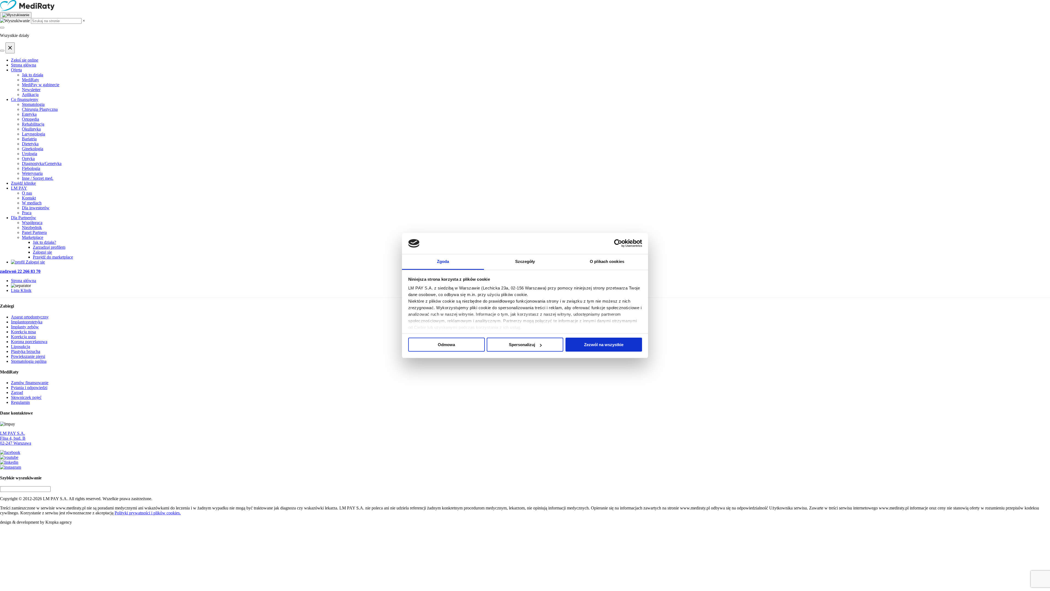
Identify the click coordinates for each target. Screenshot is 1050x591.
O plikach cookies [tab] (607, 261)
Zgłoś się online (24, 60)
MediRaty (30, 79)
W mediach (32, 203)
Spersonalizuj (522, 344)
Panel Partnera (34, 232)
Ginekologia (32, 148)
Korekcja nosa (23, 331)
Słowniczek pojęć (26, 397)
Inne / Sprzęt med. (37, 178)
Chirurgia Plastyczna (40, 109)
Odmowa (446, 344)
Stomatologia (33, 104)
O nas (27, 193)
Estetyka (29, 114)
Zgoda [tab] (443, 261)
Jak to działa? (44, 242)
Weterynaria (32, 173)
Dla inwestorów (35, 207)
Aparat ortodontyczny (30, 317)
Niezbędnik (32, 227)
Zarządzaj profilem (49, 247)
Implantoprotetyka (26, 322)
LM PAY (19, 188)
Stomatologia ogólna (28, 361)
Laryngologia (33, 134)
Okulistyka (31, 129)
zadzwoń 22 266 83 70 (20, 271)
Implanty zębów (25, 327)
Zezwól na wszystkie (603, 344)
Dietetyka (30, 143)
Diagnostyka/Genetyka (42, 163)
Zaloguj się (42, 252)
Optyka (28, 158)
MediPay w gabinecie (40, 84)
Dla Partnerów (23, 217)
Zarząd (17, 392)
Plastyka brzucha (25, 351)
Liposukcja (20, 346)
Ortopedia (30, 119)
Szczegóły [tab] (525, 261)
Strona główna (23, 65)
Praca (26, 212)
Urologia (29, 153)
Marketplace (32, 237)
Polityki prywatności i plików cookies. (148, 513)
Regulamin (20, 402)
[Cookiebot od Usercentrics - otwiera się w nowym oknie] (618, 243)
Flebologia (31, 168)
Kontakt (29, 198)
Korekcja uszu (23, 336)
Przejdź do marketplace (53, 257)
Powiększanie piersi (28, 356)
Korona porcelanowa (29, 341)
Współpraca (32, 222)
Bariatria (29, 139)
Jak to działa (32, 75)
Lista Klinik (21, 290)
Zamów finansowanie (29, 382)
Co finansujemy (24, 99)
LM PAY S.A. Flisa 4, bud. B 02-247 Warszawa (15, 438)
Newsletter (31, 89)
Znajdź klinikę (23, 183)
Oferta (16, 70)
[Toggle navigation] (2, 27)
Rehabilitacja (33, 124)
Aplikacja (30, 94)
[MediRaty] (525, 6)
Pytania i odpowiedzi (29, 387)
